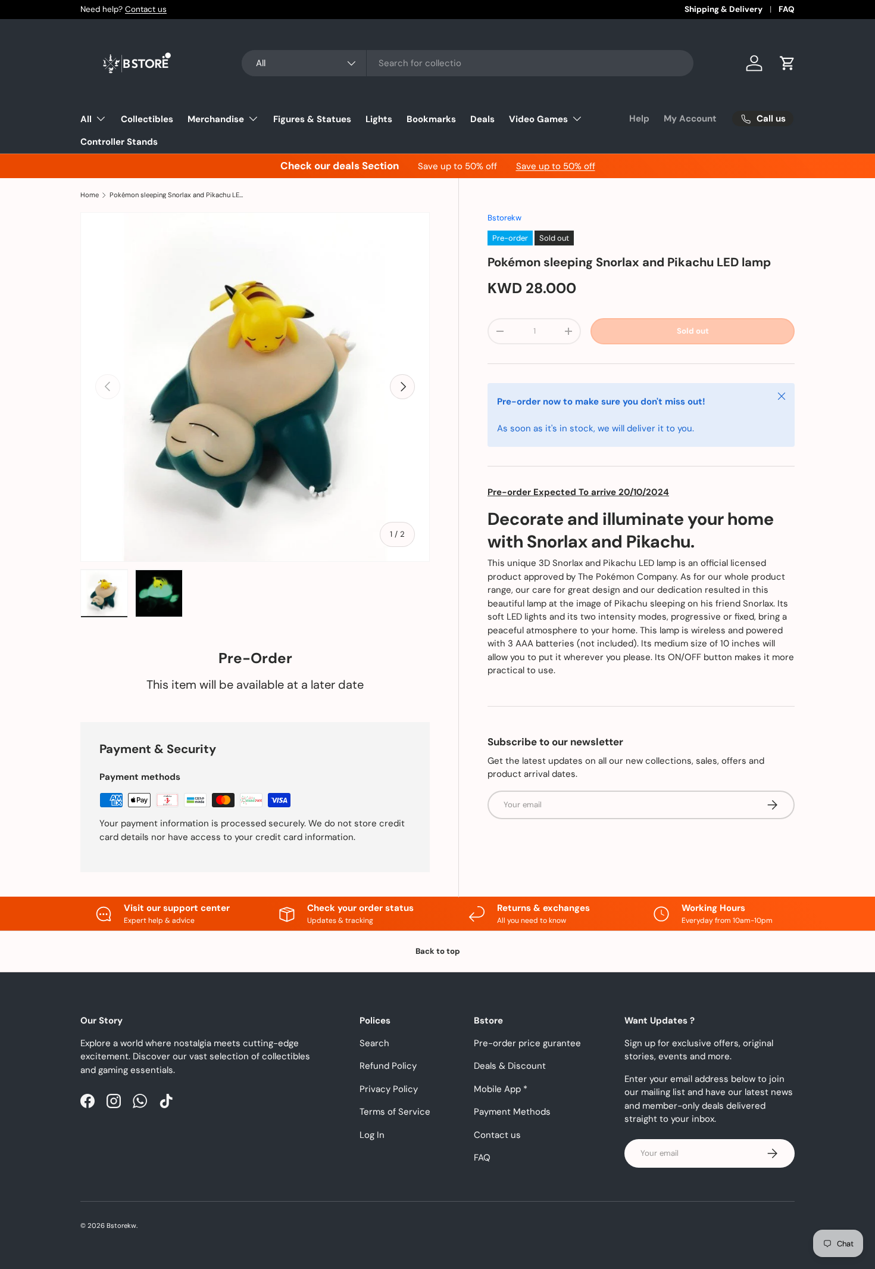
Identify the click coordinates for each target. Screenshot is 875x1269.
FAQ (787, 9)
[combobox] (467, 63)
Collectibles (147, 119)
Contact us (146, 9)
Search (374, 1043)
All (86, 119)
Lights (378, 119)
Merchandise (216, 119)
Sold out (693, 331)
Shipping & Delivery (723, 9)
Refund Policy (388, 1066)
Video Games (538, 119)
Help (639, 119)
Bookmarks (431, 119)
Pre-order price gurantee (527, 1043)
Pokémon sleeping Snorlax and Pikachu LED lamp (176, 195)
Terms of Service (395, 1112)
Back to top (437, 951)
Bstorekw (504, 218)
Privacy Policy (389, 1089)
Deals (482, 119)
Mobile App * (500, 1089)
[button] (787, 63)
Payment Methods (512, 1112)
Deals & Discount (510, 1066)
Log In (372, 1135)
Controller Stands (119, 142)
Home (89, 195)
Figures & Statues (312, 119)
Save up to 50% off (555, 166)
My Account (690, 119)
